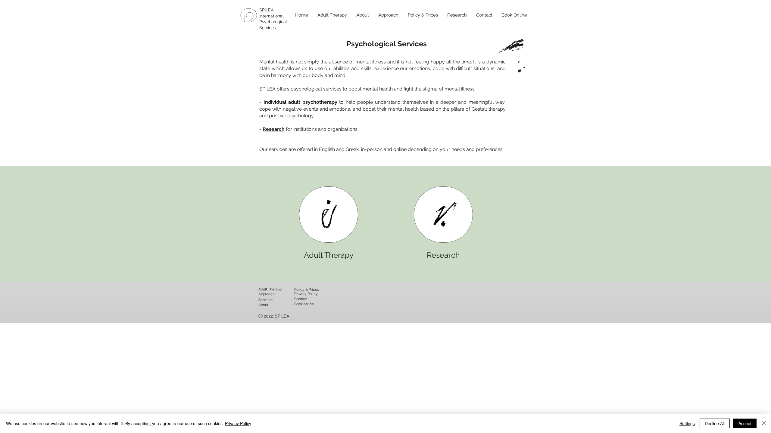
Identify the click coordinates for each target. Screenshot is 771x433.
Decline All (715, 423)
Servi (262, 300)
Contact (300, 299)
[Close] (763, 423)
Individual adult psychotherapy (300, 102)
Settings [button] (687, 423)
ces (270, 300)
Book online (304, 304)
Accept (744, 423)
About (263, 305)
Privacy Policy (238, 423)
